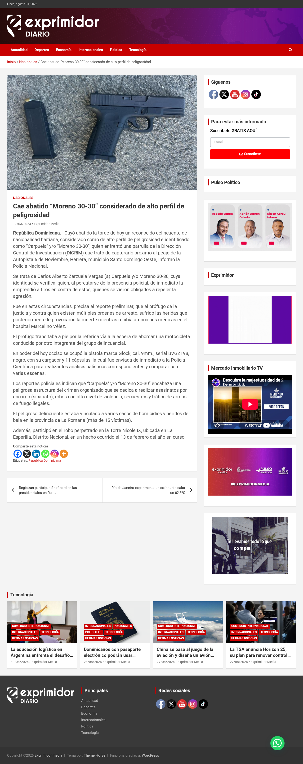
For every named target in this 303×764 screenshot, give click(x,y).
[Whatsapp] (45, 454)
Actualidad (19, 50)
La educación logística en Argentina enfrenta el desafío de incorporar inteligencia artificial (40, 658)
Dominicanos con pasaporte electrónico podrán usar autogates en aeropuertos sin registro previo (113, 658)
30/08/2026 (20, 662)
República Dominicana (44, 460)
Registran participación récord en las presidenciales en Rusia (48, 490)
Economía (63, 50)
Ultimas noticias (25, 638)
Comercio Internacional (30, 626)
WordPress (150, 755)
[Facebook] (17, 454)
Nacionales (23, 198)
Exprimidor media (48, 755)
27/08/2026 (166, 662)
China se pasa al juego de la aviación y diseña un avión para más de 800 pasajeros (185, 655)
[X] (27, 454)
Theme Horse (94, 755)
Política (116, 50)
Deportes (42, 50)
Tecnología (138, 50)
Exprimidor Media (46, 224)
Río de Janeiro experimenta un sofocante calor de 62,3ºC (148, 490)
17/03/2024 (22, 224)
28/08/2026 (93, 662)
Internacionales (91, 50)
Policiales (93, 632)
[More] (64, 454)
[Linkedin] (36, 454)
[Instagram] (54, 454)
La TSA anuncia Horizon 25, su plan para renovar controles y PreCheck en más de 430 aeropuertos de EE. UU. (261, 658)
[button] (277, 743)
